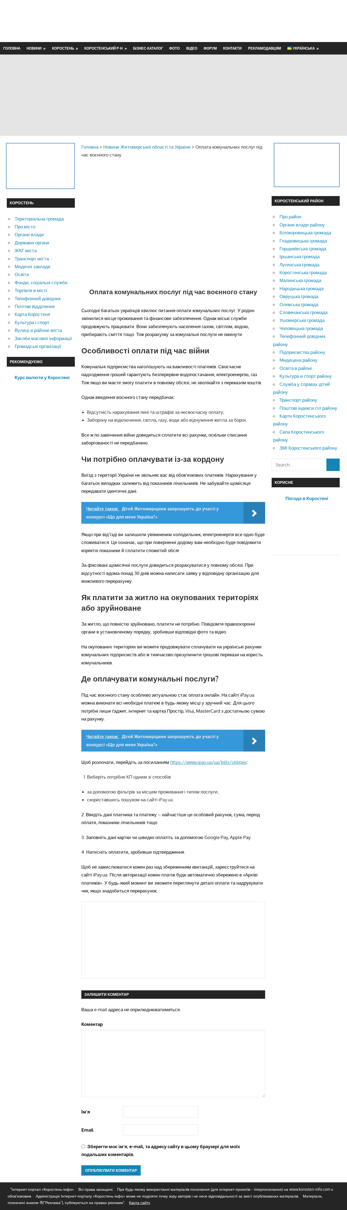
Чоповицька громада (301, 328)
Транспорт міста (32, 258)
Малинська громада (300, 280)
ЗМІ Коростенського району (308, 448)
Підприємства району (302, 352)
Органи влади (29, 234)
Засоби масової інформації (43, 338)
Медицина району (298, 360)
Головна (11, 48)
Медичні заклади (32, 266)
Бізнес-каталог (148, 48)
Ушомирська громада (301, 320)
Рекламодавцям (264, 48)
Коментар (92, 1024)
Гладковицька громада (303, 241)
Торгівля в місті (31, 290)
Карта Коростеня (32, 314)
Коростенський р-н (103, 48)
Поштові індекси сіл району (308, 408)
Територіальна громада (39, 219)
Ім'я (85, 1112)
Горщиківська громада (302, 248)
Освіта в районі (295, 368)
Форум (210, 48)
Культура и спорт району (305, 376)
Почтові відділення (34, 306)
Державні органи (32, 242)
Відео (191, 48)
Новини (34, 48)
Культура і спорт (32, 322)
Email (87, 1130)
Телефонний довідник (37, 298)
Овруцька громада (298, 296)
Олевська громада (298, 304)
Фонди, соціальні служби (41, 282)
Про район (290, 216)
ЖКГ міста (26, 250)
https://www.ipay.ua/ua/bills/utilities (208, 762)
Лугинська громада (299, 264)
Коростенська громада (303, 272)
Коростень (63, 48)
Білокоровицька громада (305, 232)
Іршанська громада (299, 256)
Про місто (25, 226)
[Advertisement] (241, 21)
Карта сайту (139, 1202)
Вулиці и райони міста (38, 330)
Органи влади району (302, 225)
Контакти (232, 48)
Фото (174, 48)
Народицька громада (301, 288)
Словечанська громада (303, 312)
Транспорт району (298, 400)
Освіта (22, 274)
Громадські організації (38, 346)
